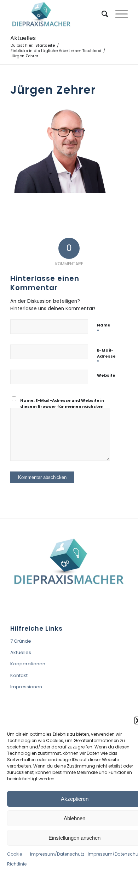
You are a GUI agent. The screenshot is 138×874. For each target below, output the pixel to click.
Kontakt (19, 675)
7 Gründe (20, 641)
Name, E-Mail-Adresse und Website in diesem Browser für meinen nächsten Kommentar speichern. (62, 406)
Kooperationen (27, 663)
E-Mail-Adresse (106, 356)
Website (106, 375)
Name (103, 328)
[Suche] (101, 14)
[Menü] (118, 14)
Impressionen (26, 686)
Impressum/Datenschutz (57, 854)
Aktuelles (23, 38)
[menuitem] (101, 14)
